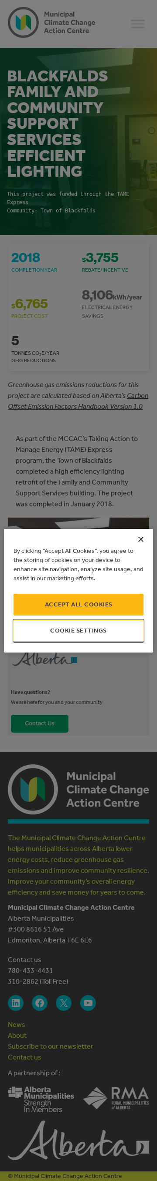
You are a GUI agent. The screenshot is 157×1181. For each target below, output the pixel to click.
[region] (78, 591)
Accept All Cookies (79, 604)
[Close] (140, 539)
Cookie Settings (78, 630)
